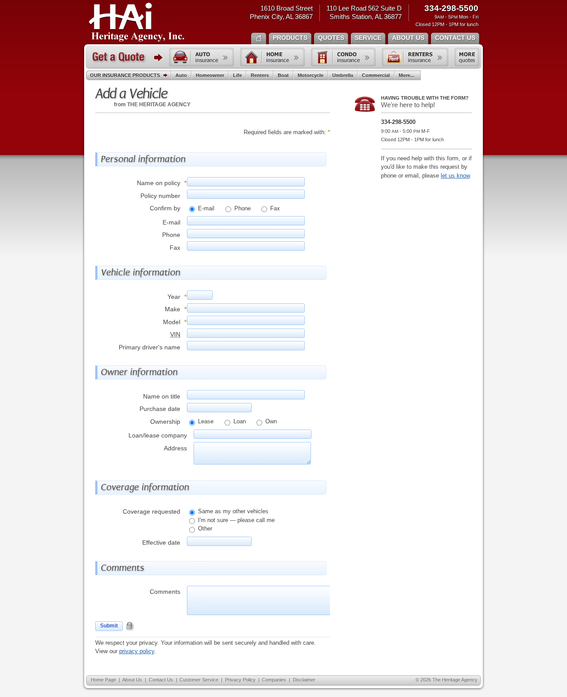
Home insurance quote (272, 57)
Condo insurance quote (343, 57)
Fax (274, 208)
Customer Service (198, 679)
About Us (132, 679)
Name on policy (158, 182)
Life (237, 75)
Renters (260, 75)
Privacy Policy (240, 679)
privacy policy (136, 651)
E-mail (205, 208)
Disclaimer (304, 679)
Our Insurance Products (125, 75)
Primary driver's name (149, 347)
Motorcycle (310, 75)
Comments (165, 591)
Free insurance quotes (466, 57)
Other (204, 528)
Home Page (103, 679)
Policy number (160, 195)
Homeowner (210, 75)
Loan (239, 421)
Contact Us (161, 679)
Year (173, 296)
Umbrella (342, 75)
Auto (181, 75)
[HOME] (258, 37)
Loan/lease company (157, 435)
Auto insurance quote (201, 57)
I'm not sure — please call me (235, 520)
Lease (205, 421)
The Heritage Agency (137, 23)
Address (175, 448)
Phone (242, 208)
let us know (455, 175)
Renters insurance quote (415, 57)
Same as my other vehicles (232, 511)
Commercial (376, 75)
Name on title (161, 396)
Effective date (161, 542)
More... (406, 75)
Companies (274, 679)
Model (171, 321)
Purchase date (160, 408)
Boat (283, 75)
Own (270, 421)
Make (172, 309)
